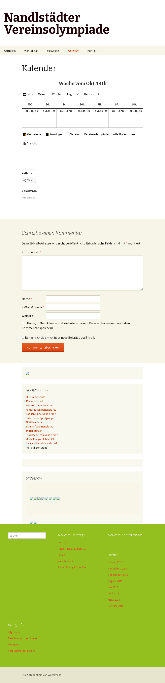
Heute (88, 94)
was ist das (31, 51)
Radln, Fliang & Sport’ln (72, 567)
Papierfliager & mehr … (72, 548)
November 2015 (117, 568)
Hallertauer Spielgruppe (40, 418)
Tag (69, 94)
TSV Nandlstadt (35, 401)
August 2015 (115, 581)
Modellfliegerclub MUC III (40, 439)
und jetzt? (64, 542)
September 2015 (118, 575)
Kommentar (31, 252)
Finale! (62, 555)
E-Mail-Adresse (33, 307)
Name (27, 299)
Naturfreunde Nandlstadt (41, 414)
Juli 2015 (113, 587)
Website (27, 316)
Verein (74, 134)
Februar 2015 (116, 606)
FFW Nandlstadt (35, 422)
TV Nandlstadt (34, 430)
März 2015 (114, 599)
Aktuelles (10, 51)
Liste (29, 95)
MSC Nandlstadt (35, 397)
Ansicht (32, 144)
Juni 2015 (113, 593)
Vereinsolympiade (96, 134)
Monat (42, 94)
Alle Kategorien (124, 134)
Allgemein (14, 632)
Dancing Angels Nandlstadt (42, 443)
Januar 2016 (115, 562)
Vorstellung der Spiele (21, 650)
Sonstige (56, 134)
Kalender (73, 51)
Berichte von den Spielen (23, 638)
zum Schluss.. (66, 561)
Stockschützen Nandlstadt (42, 435)
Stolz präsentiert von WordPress (41, 675)
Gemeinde (34, 134)
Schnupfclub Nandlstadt (40, 426)
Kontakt (92, 51)
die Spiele (53, 51)
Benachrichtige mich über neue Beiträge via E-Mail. (60, 337)
